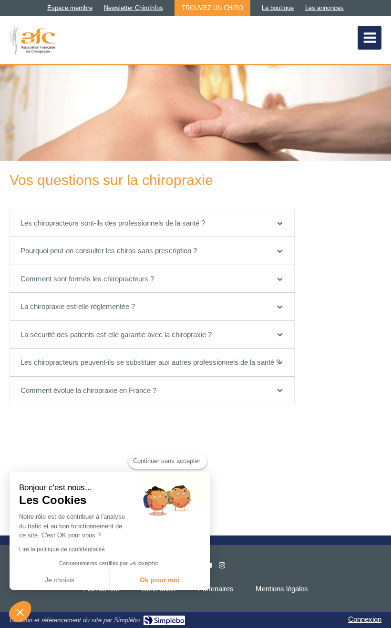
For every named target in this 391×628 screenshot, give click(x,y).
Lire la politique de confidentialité (62, 549)
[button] (20, 611)
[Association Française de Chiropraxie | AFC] (32, 40)
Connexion (364, 619)
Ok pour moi (160, 580)
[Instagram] (222, 567)
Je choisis (59, 580)
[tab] (152, 223)
